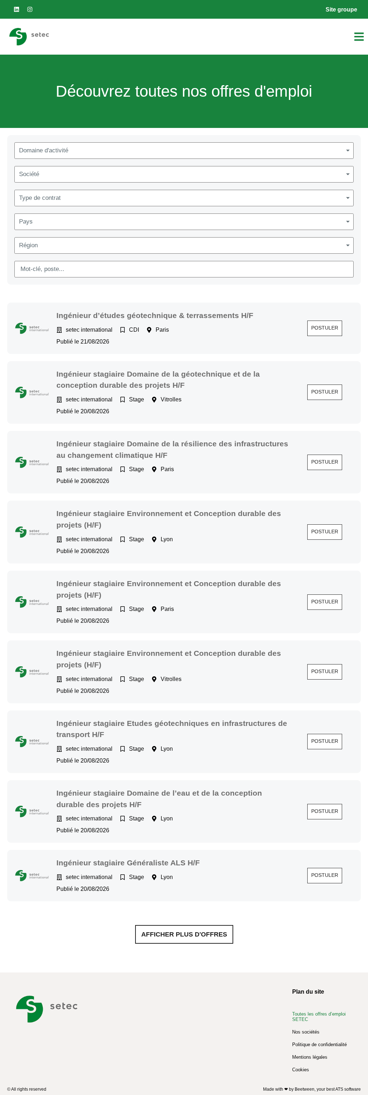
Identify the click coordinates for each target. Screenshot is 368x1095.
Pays (26, 221)
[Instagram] (30, 9)
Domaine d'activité (43, 150)
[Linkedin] (16, 9)
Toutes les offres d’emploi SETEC (319, 1016)
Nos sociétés (305, 1032)
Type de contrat (40, 197)
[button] (324, 328)
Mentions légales (309, 1057)
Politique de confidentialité (319, 1044)
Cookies (300, 1069)
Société (29, 174)
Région (28, 245)
